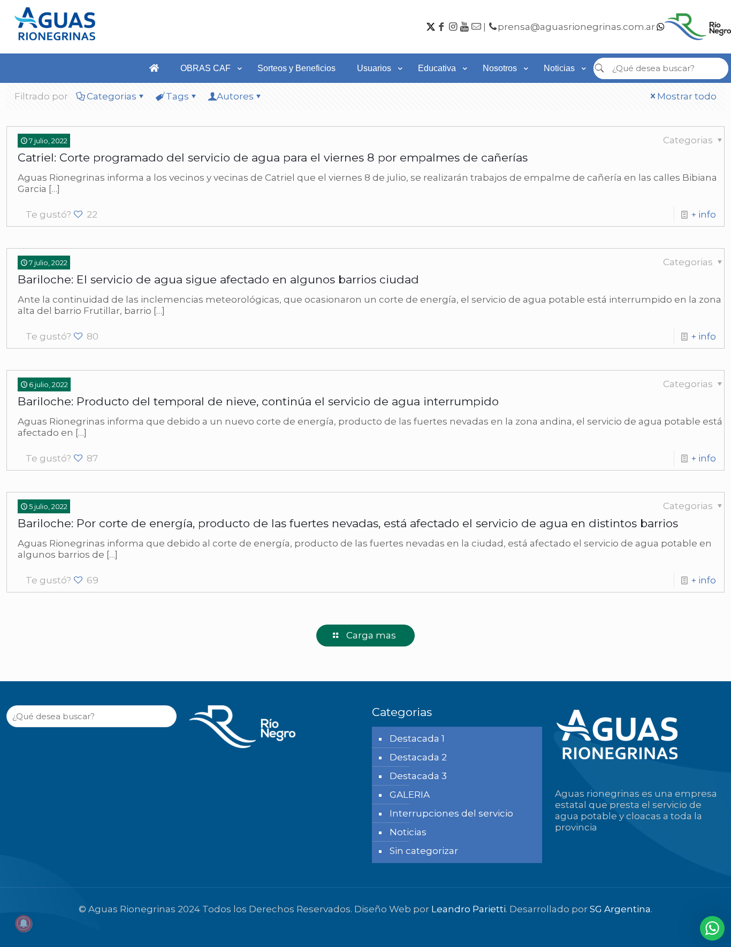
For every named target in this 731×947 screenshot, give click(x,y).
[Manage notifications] (23, 923)
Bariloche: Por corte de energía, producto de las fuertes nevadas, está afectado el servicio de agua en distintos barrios (348, 523)
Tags (177, 96)
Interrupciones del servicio (451, 813)
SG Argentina (620, 909)
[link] (208, 88)
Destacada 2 (418, 757)
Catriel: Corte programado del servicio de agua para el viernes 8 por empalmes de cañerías (273, 157)
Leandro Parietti (468, 909)
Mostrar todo (687, 96)
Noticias (408, 832)
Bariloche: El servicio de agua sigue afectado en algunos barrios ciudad (218, 279)
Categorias (111, 96)
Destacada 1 (417, 738)
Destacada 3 (418, 776)
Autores (235, 96)
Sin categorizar (424, 850)
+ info (703, 214)
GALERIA (410, 794)
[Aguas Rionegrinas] (56, 44)
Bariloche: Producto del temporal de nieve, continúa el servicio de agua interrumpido (258, 401)
